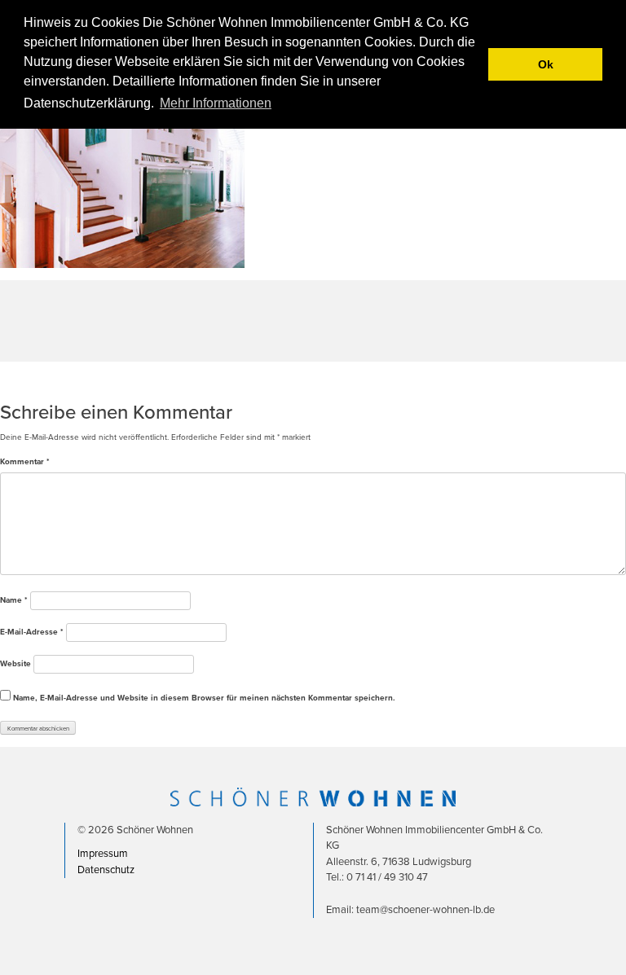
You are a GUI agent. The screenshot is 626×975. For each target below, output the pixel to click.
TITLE (10, 379)
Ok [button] (545, 64)
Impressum (102, 853)
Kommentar (25, 462)
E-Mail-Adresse (32, 632)
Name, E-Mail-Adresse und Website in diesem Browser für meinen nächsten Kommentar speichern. (204, 698)
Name (14, 600)
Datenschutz (105, 869)
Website (15, 664)
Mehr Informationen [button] (215, 103)
